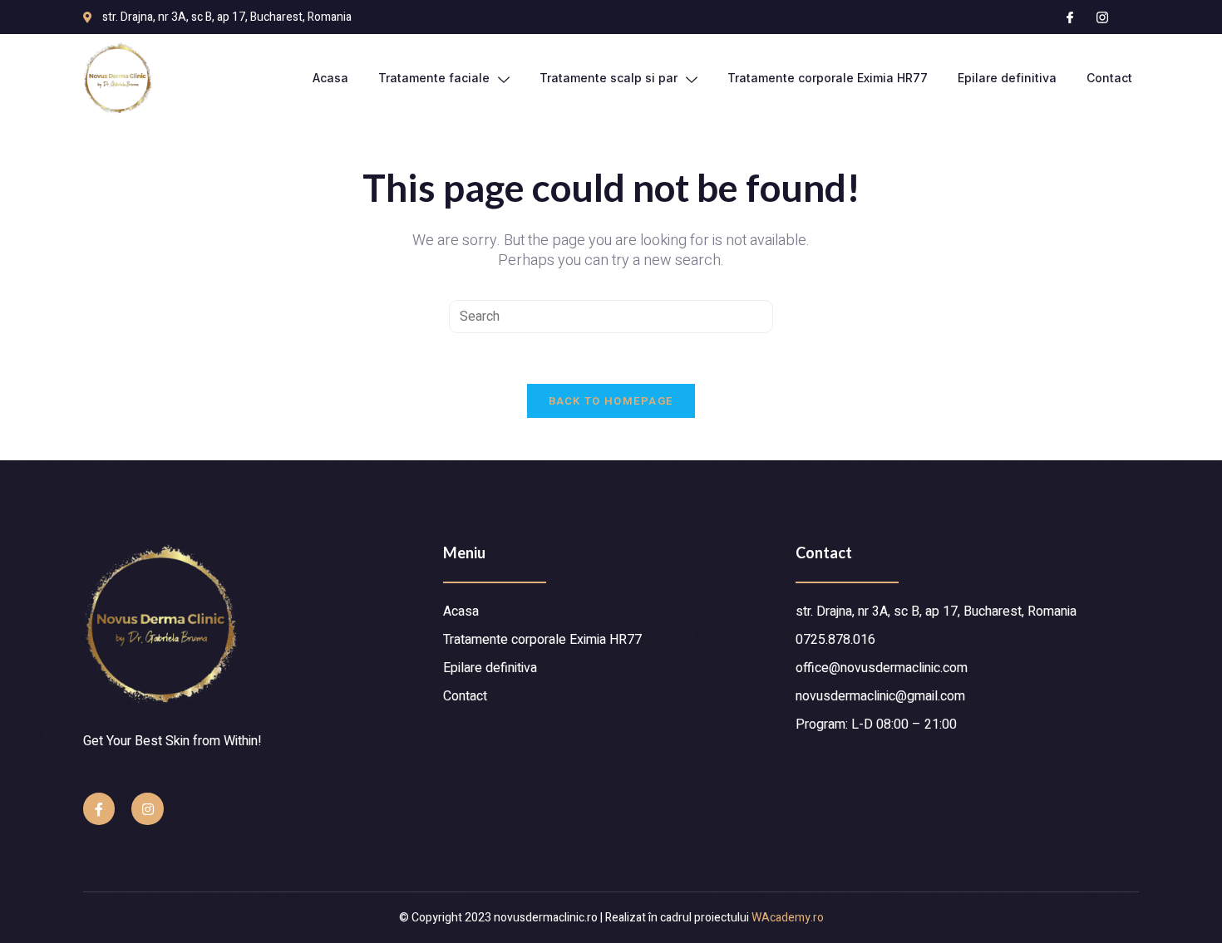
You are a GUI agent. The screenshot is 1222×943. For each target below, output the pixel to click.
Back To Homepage (611, 401)
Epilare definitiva (1007, 78)
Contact (1109, 78)
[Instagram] (147, 808)
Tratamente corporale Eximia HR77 (827, 78)
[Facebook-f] (99, 808)
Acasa (330, 78)
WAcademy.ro (787, 917)
